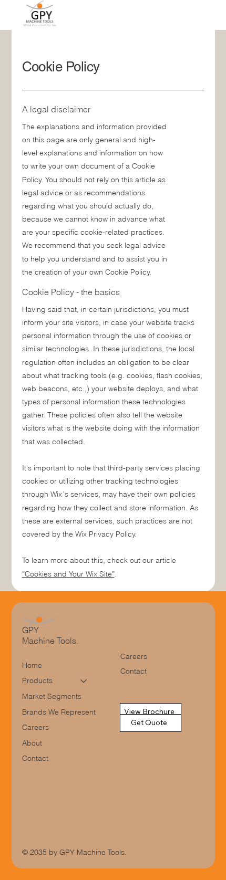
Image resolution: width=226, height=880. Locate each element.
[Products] (84, 681)
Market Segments (51, 696)
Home (32, 665)
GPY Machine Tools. (51, 635)
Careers (35, 727)
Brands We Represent (59, 712)
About (32, 743)
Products (37, 680)
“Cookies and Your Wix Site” (68, 574)
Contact (35, 758)
